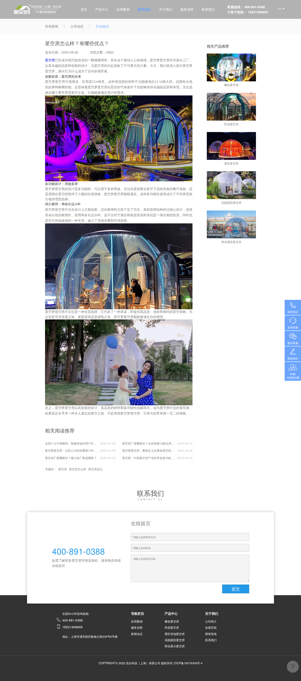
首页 (83, 9)
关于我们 (165, 9)
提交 (236, 589)
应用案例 (123, 9)
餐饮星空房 (172, 621)
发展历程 (211, 627)
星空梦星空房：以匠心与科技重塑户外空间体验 (75, 450)
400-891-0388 (293, 307)
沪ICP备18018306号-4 (188, 663)
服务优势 (187, 9)
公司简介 (211, 621)
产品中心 (101, 9)
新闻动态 (144, 9)
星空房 (62, 469)
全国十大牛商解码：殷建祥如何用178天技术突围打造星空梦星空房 (87, 443)
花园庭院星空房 (175, 640)
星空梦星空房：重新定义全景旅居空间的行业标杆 (153, 450)
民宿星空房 (172, 627)
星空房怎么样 (77, 469)
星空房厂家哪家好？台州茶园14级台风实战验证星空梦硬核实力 (162, 443)
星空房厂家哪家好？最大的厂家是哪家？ (71, 458)
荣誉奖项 (211, 634)
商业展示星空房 (175, 646)
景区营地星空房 (175, 634)
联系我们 (208, 9)
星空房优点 (95, 469)
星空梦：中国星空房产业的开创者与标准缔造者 (152, 458)
